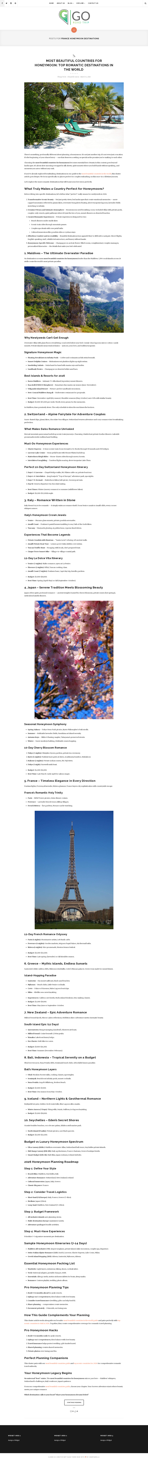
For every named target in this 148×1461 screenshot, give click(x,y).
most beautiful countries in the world (96, 174)
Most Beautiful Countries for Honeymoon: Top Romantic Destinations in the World (74, 65)
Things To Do (61, 77)
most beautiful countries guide (57, 1363)
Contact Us (93, 3)
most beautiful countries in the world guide (80, 1320)
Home (51, 3)
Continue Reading (74, 1402)
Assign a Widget (13, 1440)
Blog (70, 3)
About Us (61, 3)
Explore (80, 3)
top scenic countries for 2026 (85, 1363)
